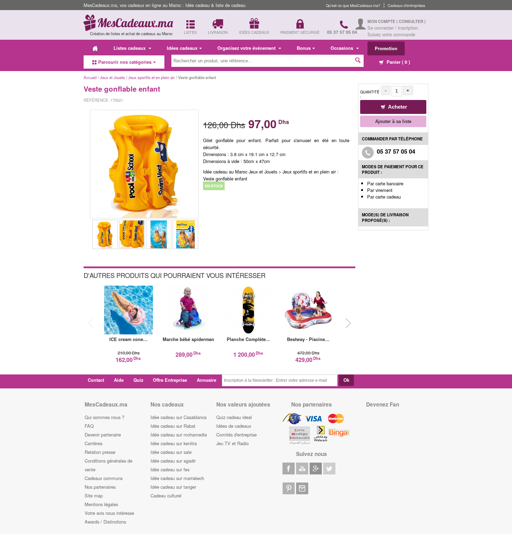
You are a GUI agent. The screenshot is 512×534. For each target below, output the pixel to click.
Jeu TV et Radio (232, 443)
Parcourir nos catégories (125, 62)
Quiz (138, 380)
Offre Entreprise (170, 380)
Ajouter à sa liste (393, 121)
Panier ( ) (397, 62)
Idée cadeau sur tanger (173, 486)
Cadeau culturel (165, 495)
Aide (119, 380)
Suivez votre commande (391, 34)
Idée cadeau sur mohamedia (178, 434)
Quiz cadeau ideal (234, 417)
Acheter (397, 107)
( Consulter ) (411, 21)
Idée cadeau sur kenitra (173, 443)
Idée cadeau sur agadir (173, 460)
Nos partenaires (100, 486)
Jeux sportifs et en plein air (152, 77)
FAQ (89, 426)
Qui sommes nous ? (104, 417)
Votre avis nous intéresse (109, 513)
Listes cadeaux (130, 48)
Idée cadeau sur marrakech (177, 478)
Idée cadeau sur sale (171, 452)
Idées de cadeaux (233, 426)
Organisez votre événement (247, 48)
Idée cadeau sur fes (169, 469)
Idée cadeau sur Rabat (172, 426)
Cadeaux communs (104, 478)
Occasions (343, 48)
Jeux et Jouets (112, 77)
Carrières (93, 443)
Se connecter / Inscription (392, 27)
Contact (96, 380)
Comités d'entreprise (236, 434)
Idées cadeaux (182, 48)
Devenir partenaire (103, 434)
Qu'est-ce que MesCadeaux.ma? (353, 5)
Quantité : (369, 94)
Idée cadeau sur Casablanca (178, 417)
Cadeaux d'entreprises (406, 5)
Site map (94, 495)
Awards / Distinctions (105, 521)
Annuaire (206, 380)
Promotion (386, 48)
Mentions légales (101, 504)
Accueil (90, 77)
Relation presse (100, 452)
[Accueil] (95, 48)
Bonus (304, 48)
